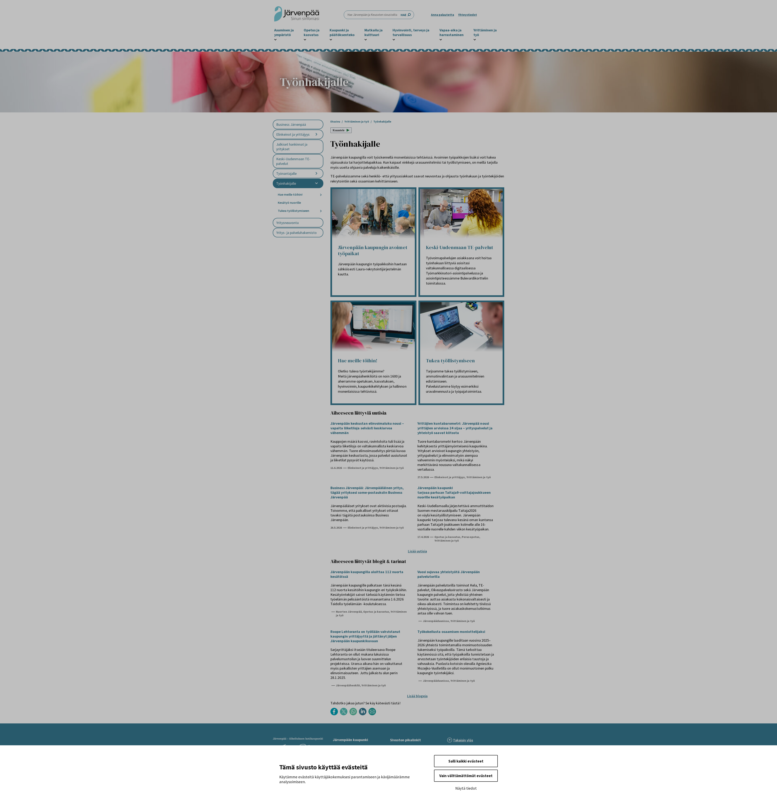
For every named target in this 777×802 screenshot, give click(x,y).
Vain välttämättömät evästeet (466, 775)
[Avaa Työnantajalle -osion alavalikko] (316, 173)
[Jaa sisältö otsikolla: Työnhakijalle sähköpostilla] (373, 714)
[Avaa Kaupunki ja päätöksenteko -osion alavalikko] (331, 39)
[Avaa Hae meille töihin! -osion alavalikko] (320, 194)
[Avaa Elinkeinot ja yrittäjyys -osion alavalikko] (316, 134)
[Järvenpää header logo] (297, 15)
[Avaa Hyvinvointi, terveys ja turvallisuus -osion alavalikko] (394, 39)
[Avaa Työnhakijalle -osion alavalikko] (316, 183)
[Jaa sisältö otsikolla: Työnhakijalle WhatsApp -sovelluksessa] (354, 714)
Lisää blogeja (417, 696)
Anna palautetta (442, 15)
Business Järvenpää (291, 124)
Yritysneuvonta (287, 222)
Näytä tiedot (466, 788)
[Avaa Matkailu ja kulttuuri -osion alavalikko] (365, 39)
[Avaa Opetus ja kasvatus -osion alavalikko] (305, 39)
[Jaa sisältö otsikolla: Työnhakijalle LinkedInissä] (363, 714)
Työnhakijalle (286, 183)
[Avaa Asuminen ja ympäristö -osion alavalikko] (275, 39)
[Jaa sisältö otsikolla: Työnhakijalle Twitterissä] (344, 714)
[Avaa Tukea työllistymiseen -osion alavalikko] (320, 211)
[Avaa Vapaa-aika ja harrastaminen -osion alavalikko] (440, 39)
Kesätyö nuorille (289, 202)
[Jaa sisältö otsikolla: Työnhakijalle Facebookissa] (335, 714)
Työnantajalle (286, 173)
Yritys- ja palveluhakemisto (296, 232)
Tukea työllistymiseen (293, 211)
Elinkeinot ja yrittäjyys (293, 134)
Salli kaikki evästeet (465, 761)
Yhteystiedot (467, 15)
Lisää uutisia (417, 551)
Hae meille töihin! (290, 194)
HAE (404, 15)
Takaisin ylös (463, 740)
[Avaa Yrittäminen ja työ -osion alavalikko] (474, 39)
